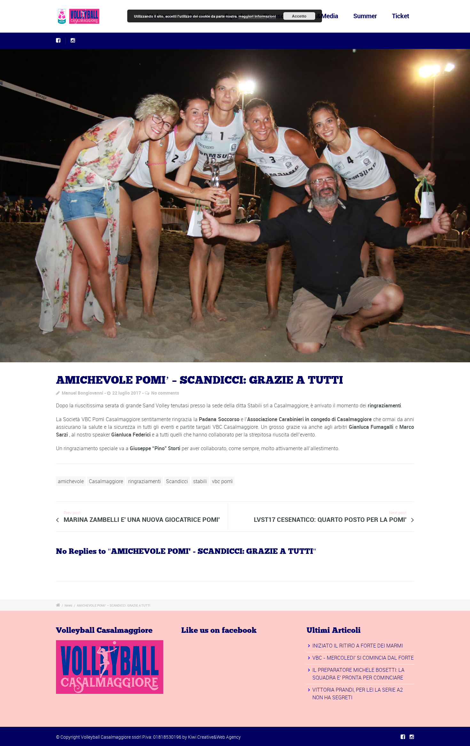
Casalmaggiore (106, 481)
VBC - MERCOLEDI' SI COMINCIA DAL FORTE (363, 657)
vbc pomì (222, 481)
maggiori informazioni (257, 16)
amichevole (71, 481)
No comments (165, 393)
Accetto (299, 16)
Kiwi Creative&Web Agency (214, 737)
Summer (365, 16)
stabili (200, 481)
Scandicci (177, 481)
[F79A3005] (235, 205)
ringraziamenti (144, 481)
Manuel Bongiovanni (82, 393)
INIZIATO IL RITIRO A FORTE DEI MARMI (357, 645)
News (68, 605)
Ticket (400, 16)
